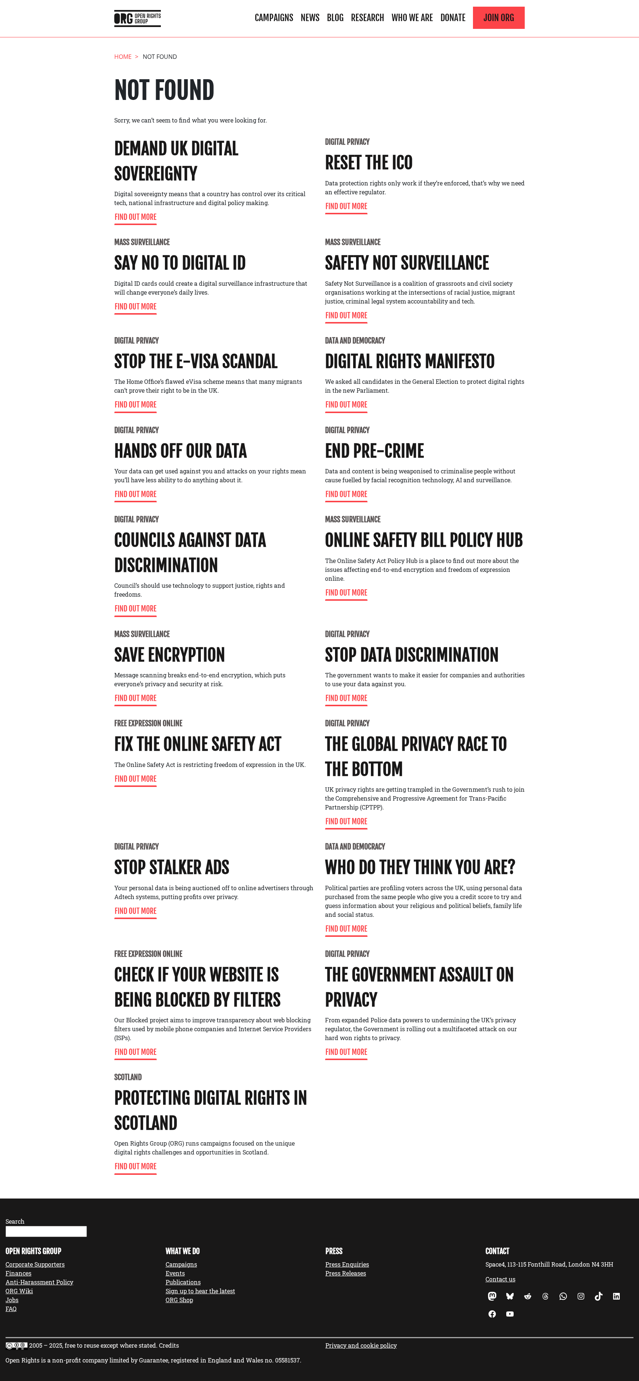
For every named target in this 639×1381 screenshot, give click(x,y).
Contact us (500, 1279)
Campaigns (274, 17)
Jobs (12, 1300)
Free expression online (148, 723)
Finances (18, 1273)
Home (123, 57)
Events (175, 1273)
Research (367, 17)
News (310, 17)
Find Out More (135, 217)
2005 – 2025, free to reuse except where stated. (93, 1345)
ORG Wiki (19, 1291)
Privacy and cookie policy (361, 1345)
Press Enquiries (347, 1264)
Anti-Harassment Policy (39, 1282)
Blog (335, 17)
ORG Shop (179, 1300)
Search (15, 1221)
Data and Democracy (355, 340)
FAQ (11, 1309)
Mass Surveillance (142, 242)
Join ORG (499, 17)
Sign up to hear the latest (200, 1291)
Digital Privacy (347, 142)
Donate (453, 17)
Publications (183, 1282)
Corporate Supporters (35, 1264)
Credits (169, 1345)
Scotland (128, 1077)
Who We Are (412, 17)
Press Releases (345, 1273)
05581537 (287, 1360)
